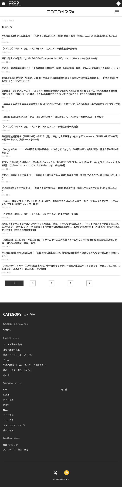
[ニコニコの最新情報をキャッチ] (66, 472)
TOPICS (11, 21)
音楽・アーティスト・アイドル (17, 355)
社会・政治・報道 (11, 350)
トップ (4, 21)
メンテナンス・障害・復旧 (15, 450)
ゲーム (6, 360)
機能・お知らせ (10, 445)
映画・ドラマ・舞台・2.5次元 (17, 370)
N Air (5, 410)
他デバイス (8, 431)
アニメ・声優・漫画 (12, 345)
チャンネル (8, 400)
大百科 (6, 405)
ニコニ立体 (8, 415)
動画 (5, 390)
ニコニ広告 (8, 420)
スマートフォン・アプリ (14, 425)
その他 (6, 375)
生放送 (6, 395)
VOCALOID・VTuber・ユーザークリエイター (24, 365)
